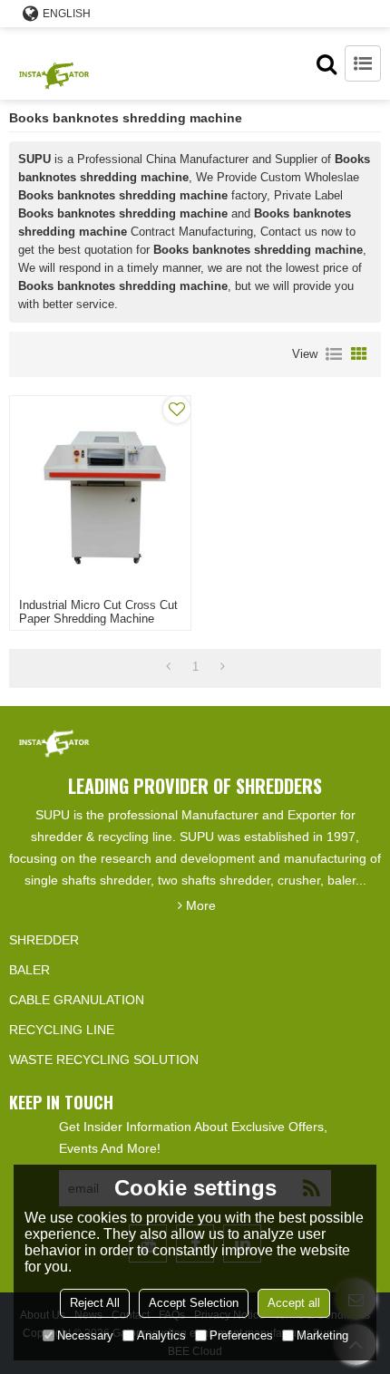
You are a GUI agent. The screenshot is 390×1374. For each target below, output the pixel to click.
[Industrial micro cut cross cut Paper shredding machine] (100, 492)
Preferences (241, 1335)
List (333, 354)
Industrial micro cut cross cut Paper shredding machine (98, 611)
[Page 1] (168, 667)
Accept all (294, 1303)
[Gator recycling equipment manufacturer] (54, 63)
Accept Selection (194, 1303)
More (201, 905)
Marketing (322, 1335)
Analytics (161, 1335)
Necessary (85, 1335)
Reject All (95, 1303)
